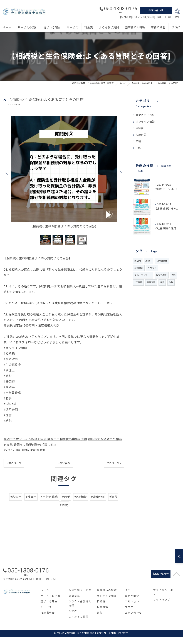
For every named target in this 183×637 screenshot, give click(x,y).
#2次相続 (80, 497)
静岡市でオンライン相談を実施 (25, 439)
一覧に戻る (64, 463)
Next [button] (120, 172)
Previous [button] (7, 172)
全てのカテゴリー (146, 115)
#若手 (66, 497)
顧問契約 (138, 268)
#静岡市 (31, 497)
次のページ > (114, 463)
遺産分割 (151, 282)
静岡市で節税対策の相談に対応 (35, 444)
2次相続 (138, 282)
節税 (42, 449)
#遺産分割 (98, 497)
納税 (171, 282)
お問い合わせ (155, 10)
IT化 (138, 147)
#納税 (64, 505)
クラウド (152, 268)
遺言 (162, 282)
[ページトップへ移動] (176, 573)
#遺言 (113, 497)
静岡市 (137, 261)
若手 (174, 275)
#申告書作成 (49, 497)
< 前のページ (13, 463)
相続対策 (34, 449)
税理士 (148, 261)
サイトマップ (161, 599)
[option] (64, 172)
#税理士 (15, 497)
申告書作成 (162, 261)
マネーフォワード (143, 275)
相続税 (24, 449)
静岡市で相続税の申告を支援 (67, 439)
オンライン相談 (12, 449)
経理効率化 (161, 275)
